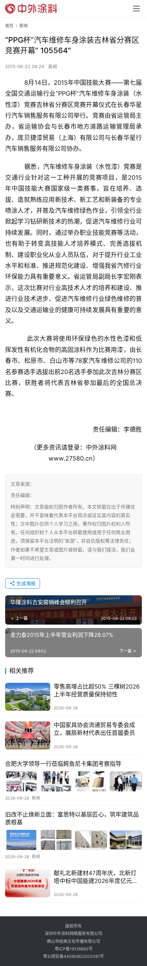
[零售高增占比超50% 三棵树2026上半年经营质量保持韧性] (27, 697)
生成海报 (25, 583)
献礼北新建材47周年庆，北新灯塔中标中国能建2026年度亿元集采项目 (96, 877)
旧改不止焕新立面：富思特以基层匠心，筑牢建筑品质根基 (72, 818)
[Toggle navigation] (136, 8)
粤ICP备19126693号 (74, 948)
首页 (9, 25)
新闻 (52, 66)
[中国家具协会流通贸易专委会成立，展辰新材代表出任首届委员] (27, 735)
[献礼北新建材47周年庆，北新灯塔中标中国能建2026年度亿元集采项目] (27, 883)
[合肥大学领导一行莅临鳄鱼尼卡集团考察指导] (73, 781)
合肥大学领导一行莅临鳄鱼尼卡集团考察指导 (63, 763)
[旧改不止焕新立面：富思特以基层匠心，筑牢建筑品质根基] (73, 840)
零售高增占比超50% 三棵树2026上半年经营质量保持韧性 (97, 690)
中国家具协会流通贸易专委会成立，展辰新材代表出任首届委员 (94, 729)
